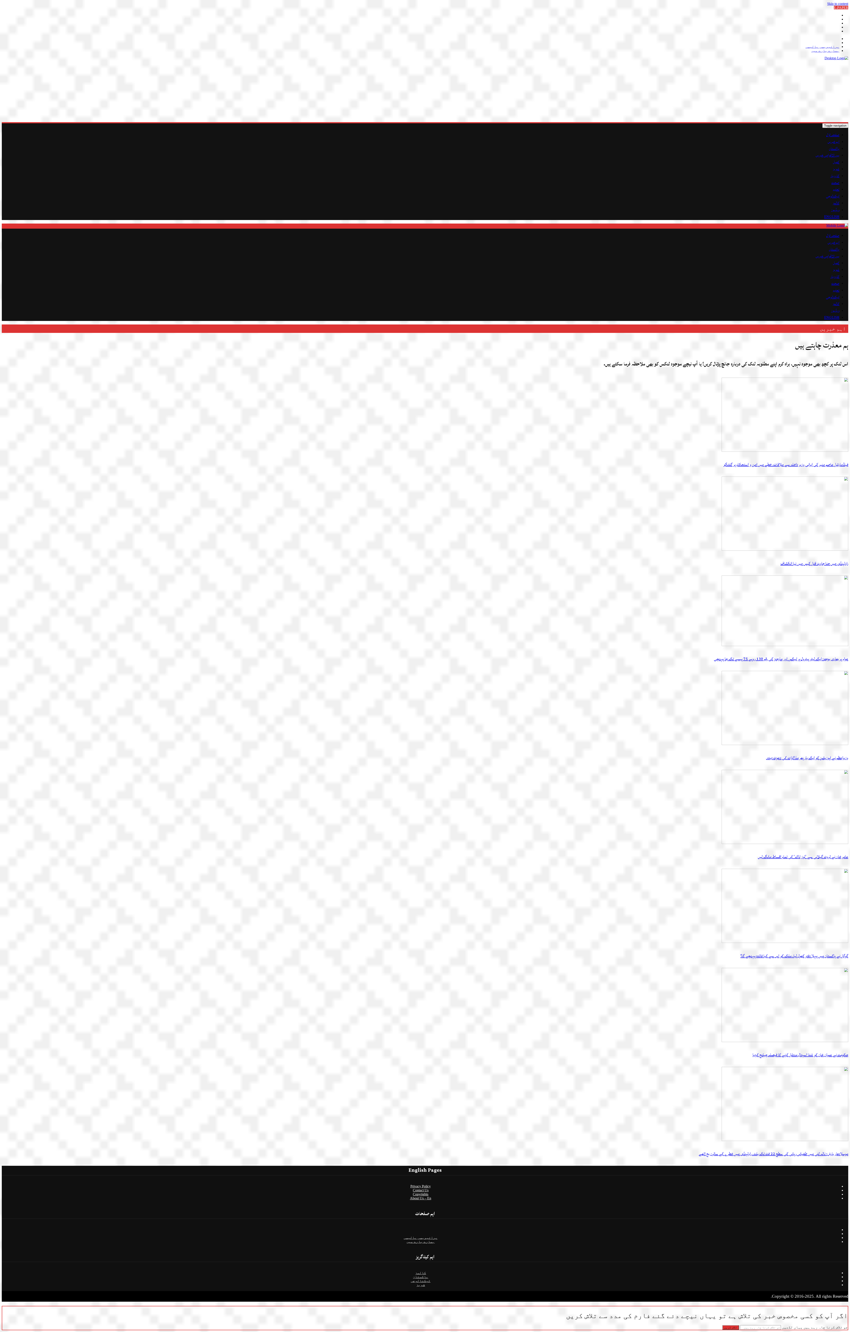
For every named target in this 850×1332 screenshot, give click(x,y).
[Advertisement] (715, 91)
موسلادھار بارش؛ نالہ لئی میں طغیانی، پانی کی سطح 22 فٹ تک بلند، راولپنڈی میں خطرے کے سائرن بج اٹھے (773, 1154)
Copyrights (420, 1194)
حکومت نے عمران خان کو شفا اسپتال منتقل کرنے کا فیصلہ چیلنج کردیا (800, 1055)
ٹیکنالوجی (832, 196)
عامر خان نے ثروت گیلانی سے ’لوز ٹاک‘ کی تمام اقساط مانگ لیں (803, 857)
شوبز (836, 168)
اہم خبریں (833, 141)
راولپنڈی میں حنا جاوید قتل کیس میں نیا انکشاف (814, 563)
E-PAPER (841, 8)
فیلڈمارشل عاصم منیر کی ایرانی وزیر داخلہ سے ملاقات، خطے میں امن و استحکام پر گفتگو (785, 464)
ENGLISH (831, 216)
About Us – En (420, 1198)
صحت (835, 182)
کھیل (836, 162)
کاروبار (834, 175)
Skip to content (837, 4)
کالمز (836, 203)
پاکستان (834, 148)
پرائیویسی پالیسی (822, 46)
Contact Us (421, 1190)
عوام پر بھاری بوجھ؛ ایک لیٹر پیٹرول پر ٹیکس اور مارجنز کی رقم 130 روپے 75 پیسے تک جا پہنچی (781, 659)
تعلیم (836, 189)
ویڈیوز (835, 209)
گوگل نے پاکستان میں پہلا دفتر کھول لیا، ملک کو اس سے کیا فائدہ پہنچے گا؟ (794, 956)
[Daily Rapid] (836, 58)
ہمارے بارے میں (825, 50)
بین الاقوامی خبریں (827, 155)
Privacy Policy (420, 1186)
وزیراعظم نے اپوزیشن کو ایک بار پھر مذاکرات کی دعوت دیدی (807, 758)
